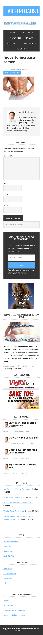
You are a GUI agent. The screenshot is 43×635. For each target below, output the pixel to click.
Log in (26, 631)
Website (6, 205)
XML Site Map (9, 556)
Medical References (11, 541)
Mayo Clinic (8, 605)
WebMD (6, 600)
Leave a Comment (12, 73)
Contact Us (7, 551)
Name (6, 183)
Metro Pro (19, 629)
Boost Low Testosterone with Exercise (23, 451)
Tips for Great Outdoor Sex (22, 466)
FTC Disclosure (9, 573)
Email (6, 194)
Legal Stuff (7, 578)
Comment (7, 156)
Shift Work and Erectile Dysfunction (22, 424)
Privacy (6, 583)
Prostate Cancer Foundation (14, 610)
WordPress (19, 631)
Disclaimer (7, 568)
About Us (7, 546)
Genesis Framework (32, 629)
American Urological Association (16, 615)
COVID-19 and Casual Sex (23, 437)
